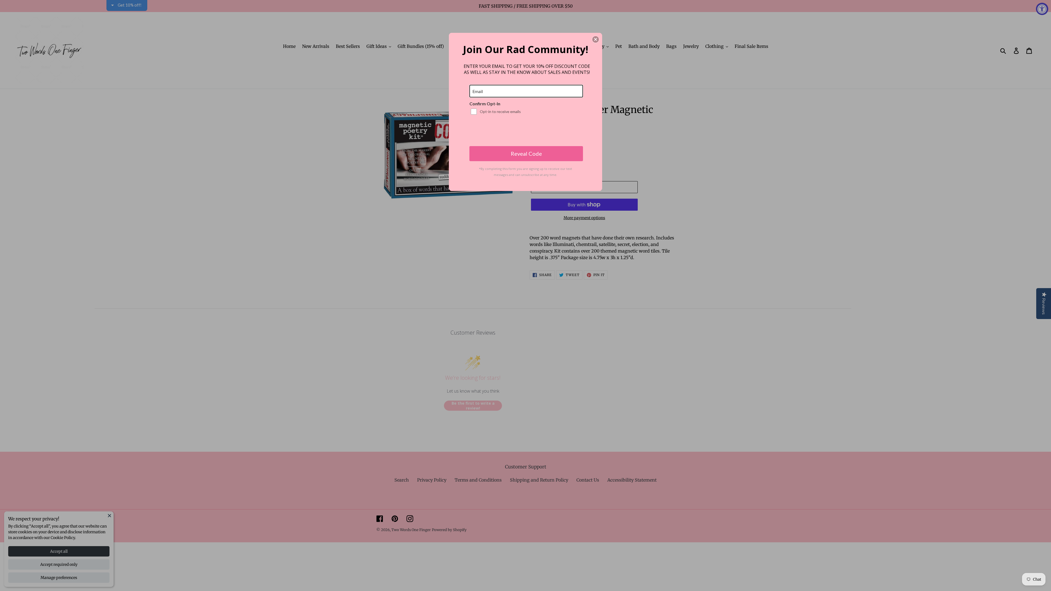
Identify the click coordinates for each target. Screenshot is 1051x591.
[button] (595, 39)
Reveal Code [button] (526, 153)
